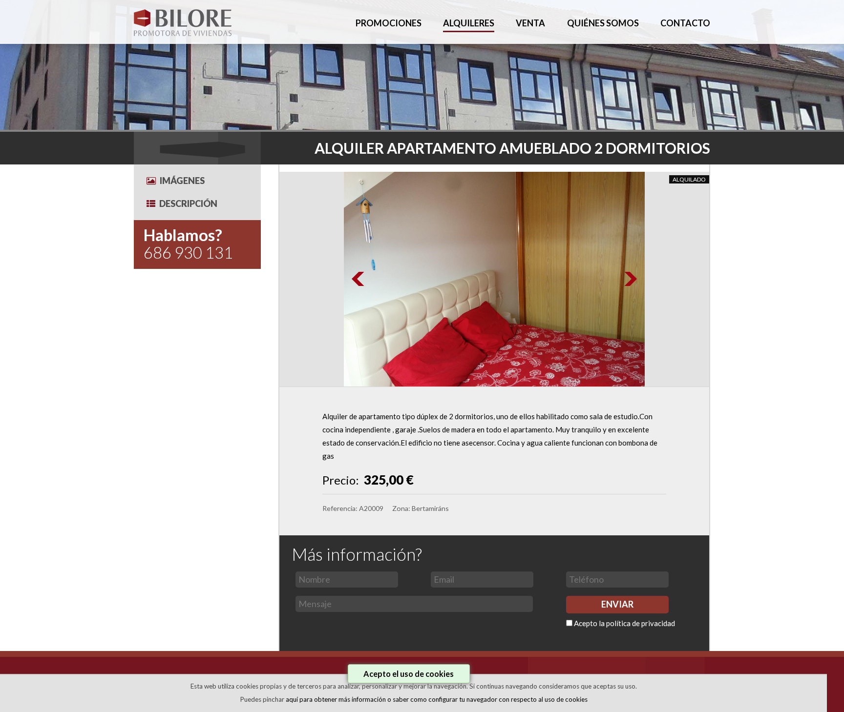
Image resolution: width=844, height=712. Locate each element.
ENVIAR (617, 604)
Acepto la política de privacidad (624, 623)
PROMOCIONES (389, 23)
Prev (358, 279)
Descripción (188, 203)
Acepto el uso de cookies (408, 673)
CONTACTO (685, 23)
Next (630, 279)
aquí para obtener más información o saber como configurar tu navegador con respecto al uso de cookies (437, 699)
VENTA (530, 23)
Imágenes (182, 180)
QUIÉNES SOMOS (603, 23)
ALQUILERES (468, 23)
